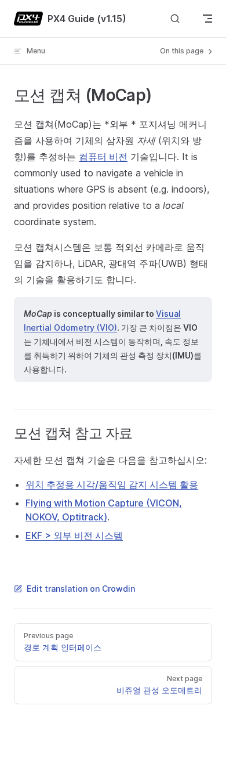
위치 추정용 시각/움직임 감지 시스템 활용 (111, 484)
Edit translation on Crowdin (81, 588)
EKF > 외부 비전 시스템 (74, 535)
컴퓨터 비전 (103, 156)
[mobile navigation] (207, 18)
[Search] (175, 19)
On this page (182, 50)
